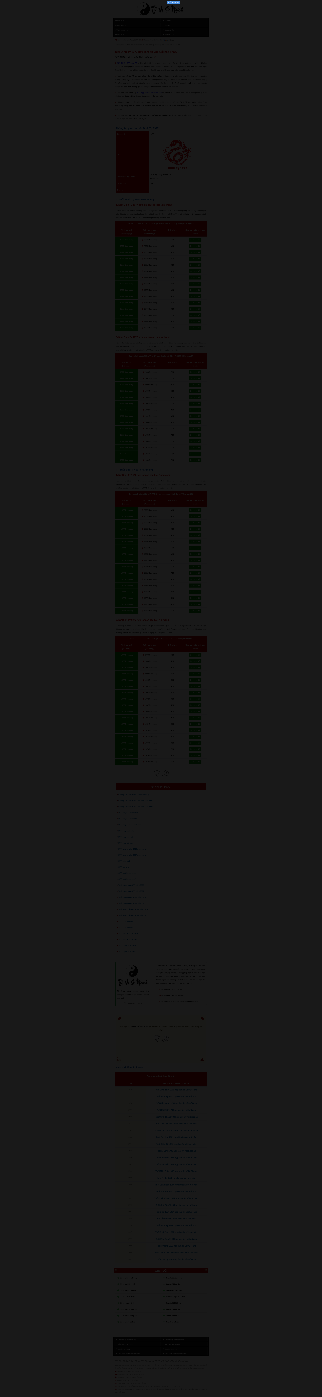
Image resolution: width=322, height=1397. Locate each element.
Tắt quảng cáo (174, 2)
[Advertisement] (161, 41)
